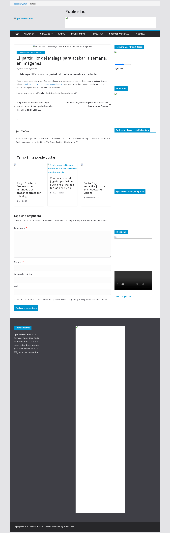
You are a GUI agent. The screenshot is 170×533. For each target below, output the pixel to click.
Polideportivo (78, 34)
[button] (35, 34)
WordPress (69, 527)
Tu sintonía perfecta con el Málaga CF (31, 52)
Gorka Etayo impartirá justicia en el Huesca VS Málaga (94, 187)
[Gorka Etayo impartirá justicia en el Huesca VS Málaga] (96, 165)
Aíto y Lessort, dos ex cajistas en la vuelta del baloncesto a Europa (86, 104)
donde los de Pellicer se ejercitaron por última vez (43, 84)
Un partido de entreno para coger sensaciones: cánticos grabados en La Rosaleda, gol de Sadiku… (35, 106)
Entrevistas (97, 34)
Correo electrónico (23, 274)
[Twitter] (115, 76)
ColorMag (59, 527)
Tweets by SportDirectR (124, 296)
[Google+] (115, 80)
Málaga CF (29, 34)
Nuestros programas (119, 34)
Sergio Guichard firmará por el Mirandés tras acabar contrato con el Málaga (29, 189)
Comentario (20, 228)
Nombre (19, 262)
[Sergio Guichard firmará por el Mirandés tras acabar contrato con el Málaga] (29, 165)
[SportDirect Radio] (17, 34)
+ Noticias (140, 34)
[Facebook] (115, 72)
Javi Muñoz (34, 69)
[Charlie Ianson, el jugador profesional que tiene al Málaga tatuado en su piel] (62, 165)
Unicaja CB (45, 34)
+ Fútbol (61, 34)
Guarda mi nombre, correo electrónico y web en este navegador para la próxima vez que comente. (63, 299)
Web (16, 286)
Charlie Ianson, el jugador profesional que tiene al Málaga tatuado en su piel (62, 183)
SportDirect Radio (36, 527)
